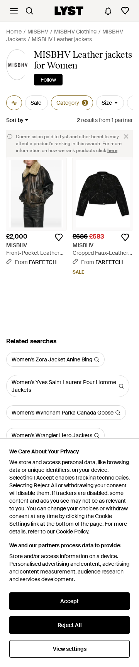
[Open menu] (14, 11)
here (112, 150)
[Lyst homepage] (69, 10)
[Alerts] (108, 10)
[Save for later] (58, 237)
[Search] (29, 11)
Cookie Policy (72, 531)
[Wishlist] (125, 10)
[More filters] (14, 102)
